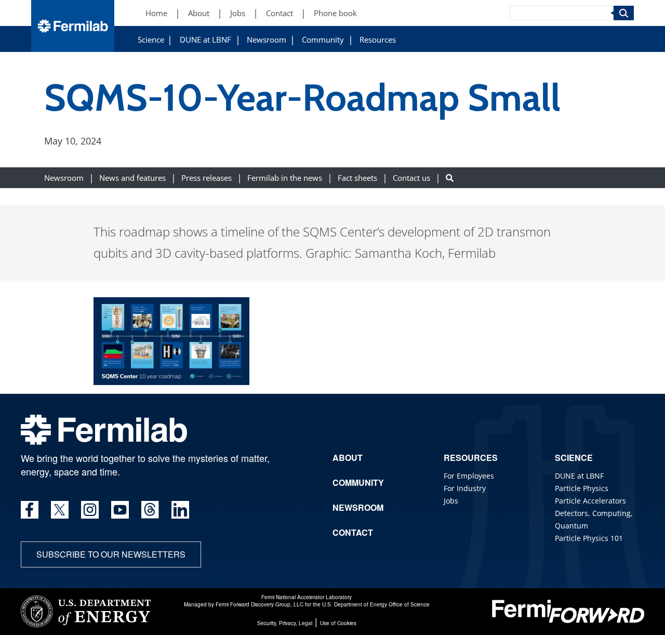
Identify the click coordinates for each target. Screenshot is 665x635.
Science (151, 40)
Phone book (335, 13)
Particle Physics (581, 488)
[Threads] (150, 510)
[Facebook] (29, 510)
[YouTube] (120, 510)
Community (323, 40)
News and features (132, 178)
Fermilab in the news (284, 178)
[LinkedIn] (180, 510)
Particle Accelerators (590, 501)
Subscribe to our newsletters (110, 554)
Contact (279, 13)
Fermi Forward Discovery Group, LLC (259, 604)
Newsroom (266, 40)
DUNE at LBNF (205, 40)
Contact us (411, 178)
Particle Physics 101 (589, 538)
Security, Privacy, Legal (284, 623)
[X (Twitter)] (60, 510)
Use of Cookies (338, 623)
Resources (378, 40)
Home (156, 13)
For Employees (469, 476)
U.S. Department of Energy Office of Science (376, 604)
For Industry (465, 488)
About (198, 13)
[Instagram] (90, 510)
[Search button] (450, 178)
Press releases (206, 178)
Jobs (237, 13)
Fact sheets (357, 178)
